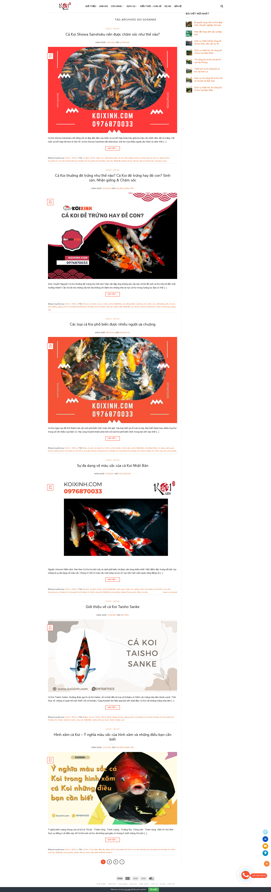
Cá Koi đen (126, 448)
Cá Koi (92, 158)
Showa (136, 161)
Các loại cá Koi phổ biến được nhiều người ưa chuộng (112, 324)
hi (57, 161)
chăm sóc (100, 158)
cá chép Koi (99, 448)
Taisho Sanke (115, 720)
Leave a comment (170, 592)
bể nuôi (86, 304)
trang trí (109, 852)
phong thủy (172, 451)
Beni (85, 448)
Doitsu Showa (146, 158)
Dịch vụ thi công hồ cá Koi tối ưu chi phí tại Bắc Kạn (208, 79)
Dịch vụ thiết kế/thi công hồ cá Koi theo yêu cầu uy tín (207, 42)
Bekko (85, 717)
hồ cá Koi (79, 451)
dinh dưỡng (129, 158)
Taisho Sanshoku (163, 306)
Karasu (94, 451)
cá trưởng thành (129, 304)
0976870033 (259, 875)
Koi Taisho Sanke (144, 451)
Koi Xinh (155, 451)
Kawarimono (103, 451)
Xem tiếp (113, 148)
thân (139, 592)
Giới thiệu (90, 6)
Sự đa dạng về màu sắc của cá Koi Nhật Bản (112, 465)
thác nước (90, 852)
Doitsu (137, 158)
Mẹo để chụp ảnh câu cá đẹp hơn (208, 33)
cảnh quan (169, 448)
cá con (99, 304)
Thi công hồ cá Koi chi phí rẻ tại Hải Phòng (207, 61)
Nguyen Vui (124, 333)
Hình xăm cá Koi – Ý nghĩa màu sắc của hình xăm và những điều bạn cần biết (112, 737)
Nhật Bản (106, 592)
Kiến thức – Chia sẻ (150, 6)
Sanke (123, 161)
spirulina (158, 161)
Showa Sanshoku (147, 161)
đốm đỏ (102, 849)
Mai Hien (125, 615)
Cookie (128, 889)
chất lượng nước (111, 158)
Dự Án (168, 6)
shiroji (129, 161)
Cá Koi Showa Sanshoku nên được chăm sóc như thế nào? (112, 34)
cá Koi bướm (116, 448)
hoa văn (61, 161)
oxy (132, 306)
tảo (135, 592)
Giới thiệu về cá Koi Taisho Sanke (112, 606)
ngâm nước (118, 306)
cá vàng (161, 448)
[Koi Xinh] (64, 6)
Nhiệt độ (117, 161)
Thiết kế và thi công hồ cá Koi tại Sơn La (206, 70)
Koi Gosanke (90, 161)
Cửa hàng (116, 6)
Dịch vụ (131, 6)
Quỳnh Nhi (125, 43)
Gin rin (156, 158)
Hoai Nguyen (125, 474)
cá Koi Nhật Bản (115, 304)
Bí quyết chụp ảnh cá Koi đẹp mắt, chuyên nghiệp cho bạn (208, 24)
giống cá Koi (164, 158)
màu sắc (109, 161)
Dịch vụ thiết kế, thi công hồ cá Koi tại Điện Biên (208, 89)
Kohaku (81, 161)
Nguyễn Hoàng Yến (125, 188)
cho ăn (121, 158)
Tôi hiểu (153, 889)
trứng (173, 306)
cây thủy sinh (141, 304)
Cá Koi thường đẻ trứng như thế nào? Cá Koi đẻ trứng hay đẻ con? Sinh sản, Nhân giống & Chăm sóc (112, 178)
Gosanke (51, 161)
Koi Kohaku (100, 161)
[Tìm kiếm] (222, 6)
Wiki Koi (103, 6)
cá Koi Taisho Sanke (109, 717)
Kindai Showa (71, 161)
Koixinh (73, 720)
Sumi (165, 161)
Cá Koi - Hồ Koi (112, 29)
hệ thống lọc (82, 306)
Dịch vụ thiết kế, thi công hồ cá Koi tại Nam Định (208, 51)
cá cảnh (86, 158)
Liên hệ (178, 6)
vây (49, 309)
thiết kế (102, 852)
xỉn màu (144, 592)
